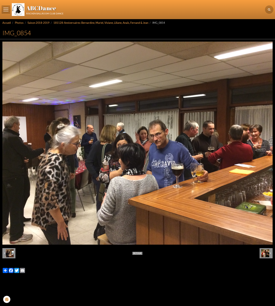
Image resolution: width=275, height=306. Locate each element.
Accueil (6, 22)
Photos (19, 22)
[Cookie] (6, 299)
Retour (137, 253)
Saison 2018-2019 (38, 22)
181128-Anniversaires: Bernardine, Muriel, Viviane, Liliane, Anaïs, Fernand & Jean (100, 22)
